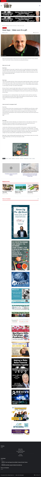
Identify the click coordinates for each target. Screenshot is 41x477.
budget (10, 158)
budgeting (13, 158)
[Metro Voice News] (7, 5)
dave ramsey (17, 158)
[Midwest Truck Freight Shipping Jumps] (20, 187)
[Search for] (39, 6)
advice (7, 158)
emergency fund (26, 158)
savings (33, 158)
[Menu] (1, 6)
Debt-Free (21, 158)
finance (30, 158)
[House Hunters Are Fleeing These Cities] (7, 187)
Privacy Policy (20, 455)
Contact (20, 454)
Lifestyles (7, 25)
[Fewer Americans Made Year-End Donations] (33, 187)
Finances (11, 25)
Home (4, 25)
